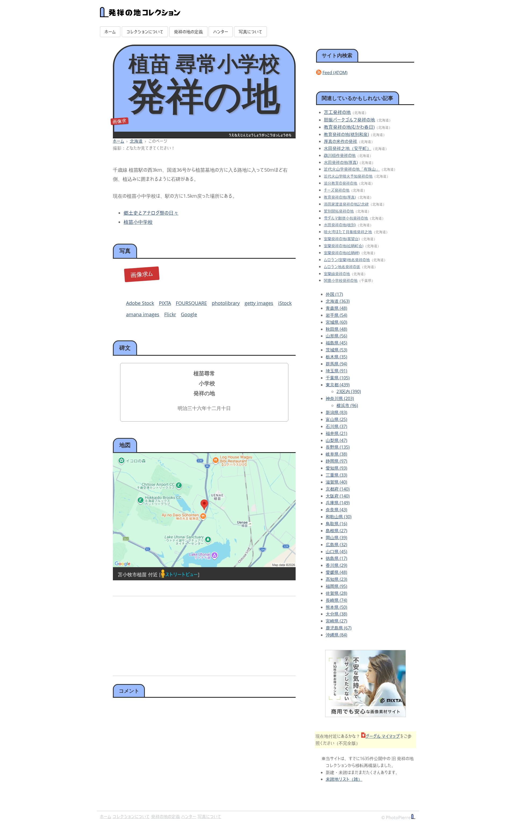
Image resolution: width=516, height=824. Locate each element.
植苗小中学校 (138, 222)
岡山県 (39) (336, 538)
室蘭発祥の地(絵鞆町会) (343, 245)
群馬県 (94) (336, 364)
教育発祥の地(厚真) (340, 197)
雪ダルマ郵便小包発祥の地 (346, 218)
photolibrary (226, 303)
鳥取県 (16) (336, 524)
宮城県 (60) (336, 322)
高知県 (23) (336, 579)
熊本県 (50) (336, 607)
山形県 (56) (336, 336)
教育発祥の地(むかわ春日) (349, 127)
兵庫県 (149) (338, 503)
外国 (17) (334, 294)
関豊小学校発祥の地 (340, 280)
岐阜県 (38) (336, 454)
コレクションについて (144, 32)
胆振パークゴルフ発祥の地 (349, 120)
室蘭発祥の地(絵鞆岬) (342, 252)
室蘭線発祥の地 (337, 273)
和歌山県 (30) (339, 517)
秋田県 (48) (336, 329)
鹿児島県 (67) (339, 628)
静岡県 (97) (336, 461)
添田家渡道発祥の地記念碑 (346, 204)
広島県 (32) (336, 545)
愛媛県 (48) (336, 572)
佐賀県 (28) (336, 593)
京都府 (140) (338, 489)
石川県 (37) (336, 426)
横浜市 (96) (347, 405)
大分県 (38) (336, 614)
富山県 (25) (336, 419)
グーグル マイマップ (383, 736)
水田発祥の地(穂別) (340, 224)
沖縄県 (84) (336, 635)
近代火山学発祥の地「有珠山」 (352, 169)
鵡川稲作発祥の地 (340, 155)
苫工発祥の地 (337, 112)
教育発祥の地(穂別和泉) (346, 134)
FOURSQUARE (191, 303)
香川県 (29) (336, 565)
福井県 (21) (336, 433)
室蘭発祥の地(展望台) (342, 238)
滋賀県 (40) (336, 482)
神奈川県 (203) (340, 398)
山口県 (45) (336, 552)
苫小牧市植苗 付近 (138, 574)
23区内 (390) (348, 391)
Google (189, 314)
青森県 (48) (336, 308)
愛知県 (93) (336, 468)
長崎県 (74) (336, 600)
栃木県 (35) (336, 357)
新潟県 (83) (336, 412)
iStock (285, 303)
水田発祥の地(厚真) (341, 162)
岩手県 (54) (336, 315)
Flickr (170, 314)
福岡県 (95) (336, 586)
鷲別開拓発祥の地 (339, 211)
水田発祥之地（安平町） (347, 148)
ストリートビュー (181, 574)
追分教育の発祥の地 (340, 183)
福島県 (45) (336, 343)
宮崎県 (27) (336, 621)
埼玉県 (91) (336, 371)
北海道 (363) (338, 301)
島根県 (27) (336, 531)
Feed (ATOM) (334, 72)
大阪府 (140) (338, 496)
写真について (250, 32)
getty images (259, 303)
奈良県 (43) (336, 510)
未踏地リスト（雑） (344, 779)
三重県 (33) (336, 475)
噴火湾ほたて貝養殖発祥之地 (348, 231)
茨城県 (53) (336, 350)
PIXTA (165, 303)
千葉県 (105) (338, 378)
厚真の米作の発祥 (340, 141)
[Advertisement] (157, 634)
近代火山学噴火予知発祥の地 (348, 176)
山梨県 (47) (336, 440)
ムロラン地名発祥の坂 (342, 266)
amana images (142, 314)
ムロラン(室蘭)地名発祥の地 (347, 259)
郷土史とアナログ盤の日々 (151, 213)
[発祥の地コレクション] (140, 14)
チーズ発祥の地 (336, 190)
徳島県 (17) (336, 558)
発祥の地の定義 (188, 32)
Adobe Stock (140, 303)
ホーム (110, 32)
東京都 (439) (338, 385)
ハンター (220, 32)
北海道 (136, 141)
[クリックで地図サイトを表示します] (204, 510)
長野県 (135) (338, 447)
